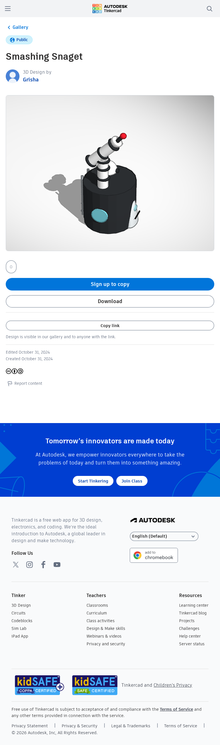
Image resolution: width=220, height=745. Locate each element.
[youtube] (57, 564)
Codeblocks (21, 621)
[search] (209, 8)
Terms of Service (176, 709)
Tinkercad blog (193, 613)
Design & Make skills (106, 628)
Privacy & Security (79, 726)
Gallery (20, 27)
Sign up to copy (110, 284)
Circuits (18, 613)
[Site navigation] (7, 8)
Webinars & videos (104, 636)
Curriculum (97, 613)
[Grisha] (12, 75)
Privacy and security (106, 644)
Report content (28, 383)
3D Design (21, 605)
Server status (192, 644)
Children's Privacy (173, 685)
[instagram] (29, 564)
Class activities (101, 621)
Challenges (189, 628)
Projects (187, 621)
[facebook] (43, 564)
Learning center (194, 605)
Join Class (131, 481)
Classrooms (97, 605)
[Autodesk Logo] (153, 520)
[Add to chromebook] (154, 555)
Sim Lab (18, 628)
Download (110, 301)
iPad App (19, 636)
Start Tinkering (93, 481)
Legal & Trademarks (130, 726)
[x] (15, 564)
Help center (190, 636)
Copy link (110, 326)
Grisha (31, 79)
